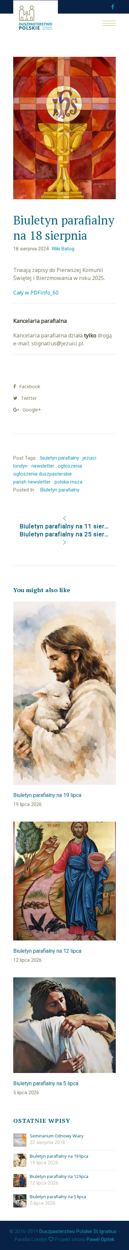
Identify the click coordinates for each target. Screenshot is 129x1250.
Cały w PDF (26, 292)
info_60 (49, 292)
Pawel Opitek (100, 1239)
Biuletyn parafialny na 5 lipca (58, 1197)
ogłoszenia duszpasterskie (42, 474)
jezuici (89, 458)
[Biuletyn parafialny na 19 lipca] (19, 1160)
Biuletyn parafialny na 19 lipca (59, 1156)
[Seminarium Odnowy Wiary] (19, 1140)
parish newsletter (32, 482)
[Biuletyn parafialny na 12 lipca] (19, 1180)
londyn (20, 466)
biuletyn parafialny (59, 458)
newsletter (42, 466)
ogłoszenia (70, 466)
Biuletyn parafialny (59, 490)
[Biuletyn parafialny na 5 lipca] (19, 1200)
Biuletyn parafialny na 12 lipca (59, 1176)
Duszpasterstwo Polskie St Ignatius (77, 1231)
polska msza (68, 482)
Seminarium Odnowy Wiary (57, 1136)
